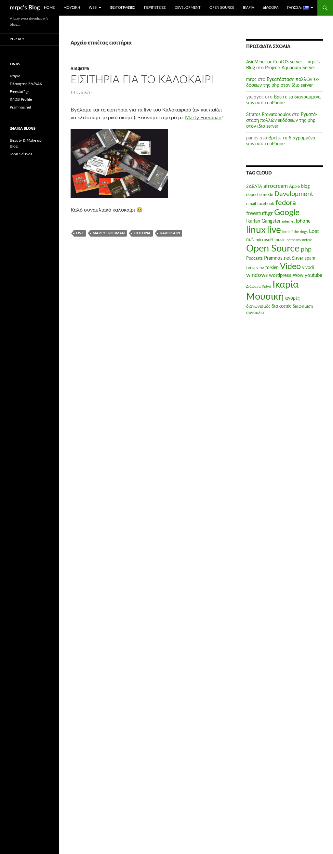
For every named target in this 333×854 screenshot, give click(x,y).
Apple (294, 186)
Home (49, 7)
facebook (265, 204)
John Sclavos (21, 154)
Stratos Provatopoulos (268, 114)
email (251, 204)
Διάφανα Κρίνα (258, 286)
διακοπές (281, 306)
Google (287, 213)
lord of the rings (295, 232)
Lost (314, 231)
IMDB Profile (21, 99)
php (306, 249)
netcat (307, 240)
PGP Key (17, 39)
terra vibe (255, 268)
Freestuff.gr (19, 92)
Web (93, 7)
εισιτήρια (142, 233)
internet (288, 221)
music (279, 240)
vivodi (308, 267)
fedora (285, 202)
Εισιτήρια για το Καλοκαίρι (142, 79)
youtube (313, 275)
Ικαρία (248, 7)
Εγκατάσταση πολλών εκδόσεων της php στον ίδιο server (281, 120)
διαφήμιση (303, 306)
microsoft (264, 240)
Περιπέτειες (155, 7)
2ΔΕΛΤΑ (254, 186)
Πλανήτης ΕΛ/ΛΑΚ (26, 84)
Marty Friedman (203, 117)
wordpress (280, 275)
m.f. (250, 239)
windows (257, 275)
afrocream (275, 186)
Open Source (221, 7)
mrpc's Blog (25, 8)
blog (305, 186)
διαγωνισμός (258, 306)
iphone (303, 221)
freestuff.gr (259, 213)
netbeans (293, 240)
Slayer (297, 258)
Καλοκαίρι (170, 233)
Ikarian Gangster (263, 221)
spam (310, 258)
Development (188, 7)
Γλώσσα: (295, 7)
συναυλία (255, 313)
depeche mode (259, 195)
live (80, 233)
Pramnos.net (277, 258)
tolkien (272, 267)
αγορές (292, 298)
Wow (298, 275)
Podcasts (254, 258)
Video (290, 267)
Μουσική (71, 7)
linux (256, 230)
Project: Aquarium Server (290, 68)
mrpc (251, 79)
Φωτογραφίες (122, 7)
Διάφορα (270, 7)
